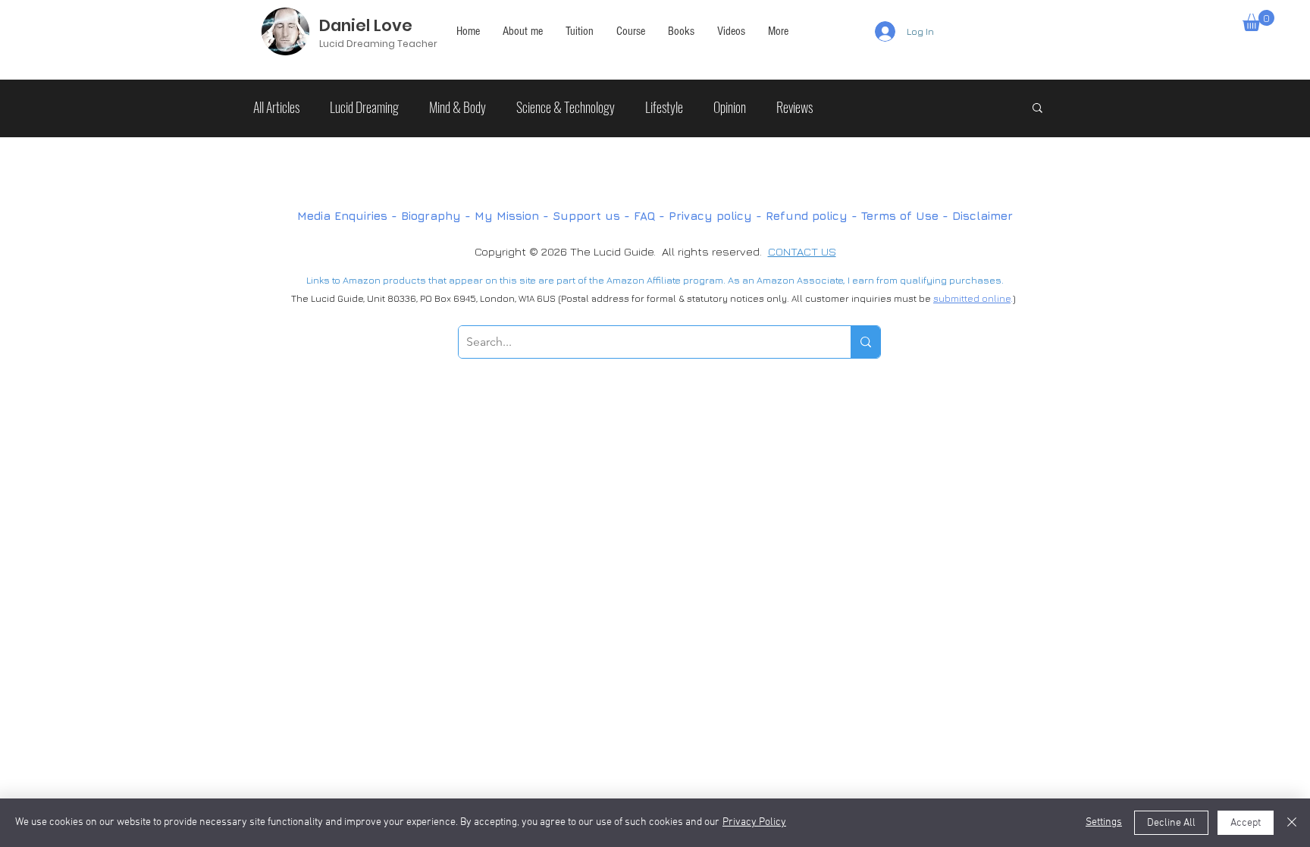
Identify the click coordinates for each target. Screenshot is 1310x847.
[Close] (1292, 823)
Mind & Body (457, 107)
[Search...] (865, 342)
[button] (778, 31)
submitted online (972, 298)
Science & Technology (565, 107)
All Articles (276, 107)
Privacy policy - (717, 215)
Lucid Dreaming (364, 107)
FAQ (646, 215)
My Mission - (514, 215)
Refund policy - (813, 215)
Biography (431, 215)
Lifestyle (664, 107)
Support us (586, 215)
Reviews (794, 107)
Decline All (1171, 823)
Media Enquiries (342, 215)
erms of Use (903, 215)
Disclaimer (982, 215)
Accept (1245, 823)
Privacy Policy (754, 822)
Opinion (729, 107)
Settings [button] (1104, 822)
